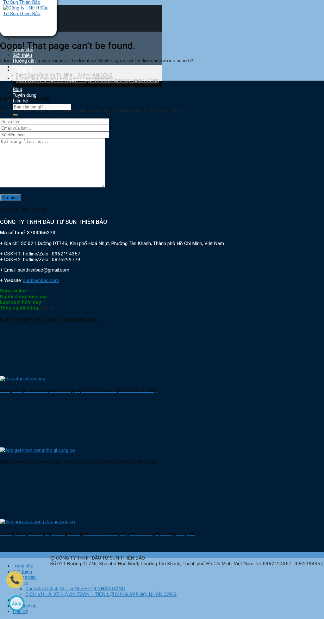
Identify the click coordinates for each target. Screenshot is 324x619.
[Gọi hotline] (14, 587)
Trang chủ (23, 49)
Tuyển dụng (24, 95)
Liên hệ (20, 101)
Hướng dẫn (24, 61)
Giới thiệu (22, 55)
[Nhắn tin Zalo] (16, 614)
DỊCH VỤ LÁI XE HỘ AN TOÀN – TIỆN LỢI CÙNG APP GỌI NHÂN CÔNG (101, 594)
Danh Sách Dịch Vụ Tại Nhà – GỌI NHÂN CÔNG (75, 588)
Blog (17, 89)
